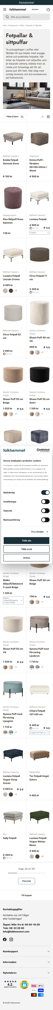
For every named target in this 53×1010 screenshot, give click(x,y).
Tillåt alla (26, 540)
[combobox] (26, 17)
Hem (5, 25)
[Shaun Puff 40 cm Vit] (39, 313)
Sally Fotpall (9, 838)
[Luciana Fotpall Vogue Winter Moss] (39, 816)
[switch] (45, 501)
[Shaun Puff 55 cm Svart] (39, 374)
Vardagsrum (13, 25)
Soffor (21, 25)
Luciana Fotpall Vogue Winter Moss (37, 842)
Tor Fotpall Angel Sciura (39, 778)
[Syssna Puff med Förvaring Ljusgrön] (13, 689)
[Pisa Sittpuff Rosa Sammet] (13, 197)
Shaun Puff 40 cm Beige (39, 582)
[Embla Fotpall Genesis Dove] (13, 138)
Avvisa (26, 557)
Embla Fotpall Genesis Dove (11, 161)
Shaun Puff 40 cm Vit (39, 339)
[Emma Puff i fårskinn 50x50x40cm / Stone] (39, 138)
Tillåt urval (26, 549)
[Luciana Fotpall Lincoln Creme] (13, 254)
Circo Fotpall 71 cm (38, 277)
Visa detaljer (37, 531)
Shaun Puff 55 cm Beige (13, 401)
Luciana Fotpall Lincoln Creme (11, 277)
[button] (48, 9)
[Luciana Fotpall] (39, 197)
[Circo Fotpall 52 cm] (13, 313)
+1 (42, 352)
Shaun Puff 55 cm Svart (39, 401)
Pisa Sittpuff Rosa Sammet (13, 221)
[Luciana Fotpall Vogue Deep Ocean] (13, 754)
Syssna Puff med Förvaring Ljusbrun (39, 652)
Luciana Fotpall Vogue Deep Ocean (11, 780)
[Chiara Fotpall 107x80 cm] (39, 689)
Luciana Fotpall (37, 219)
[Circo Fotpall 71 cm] (39, 254)
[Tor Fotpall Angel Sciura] (39, 754)
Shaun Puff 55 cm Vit (13, 650)
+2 (16, 290)
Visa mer (26, 881)
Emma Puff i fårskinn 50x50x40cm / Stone (38, 165)
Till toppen (26, 895)
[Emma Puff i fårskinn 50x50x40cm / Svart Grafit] (39, 436)
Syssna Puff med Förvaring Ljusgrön (12, 717)
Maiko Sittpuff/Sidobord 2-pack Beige (13, 584)
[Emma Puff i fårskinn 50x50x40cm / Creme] (13, 436)
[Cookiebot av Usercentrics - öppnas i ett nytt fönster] (37, 450)
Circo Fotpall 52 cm (12, 336)
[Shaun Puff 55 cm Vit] (13, 624)
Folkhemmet (15, 1003)
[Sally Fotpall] (13, 816)
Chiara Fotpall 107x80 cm (37, 712)
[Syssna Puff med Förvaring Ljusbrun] (39, 624)
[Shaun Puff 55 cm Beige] (13, 374)
